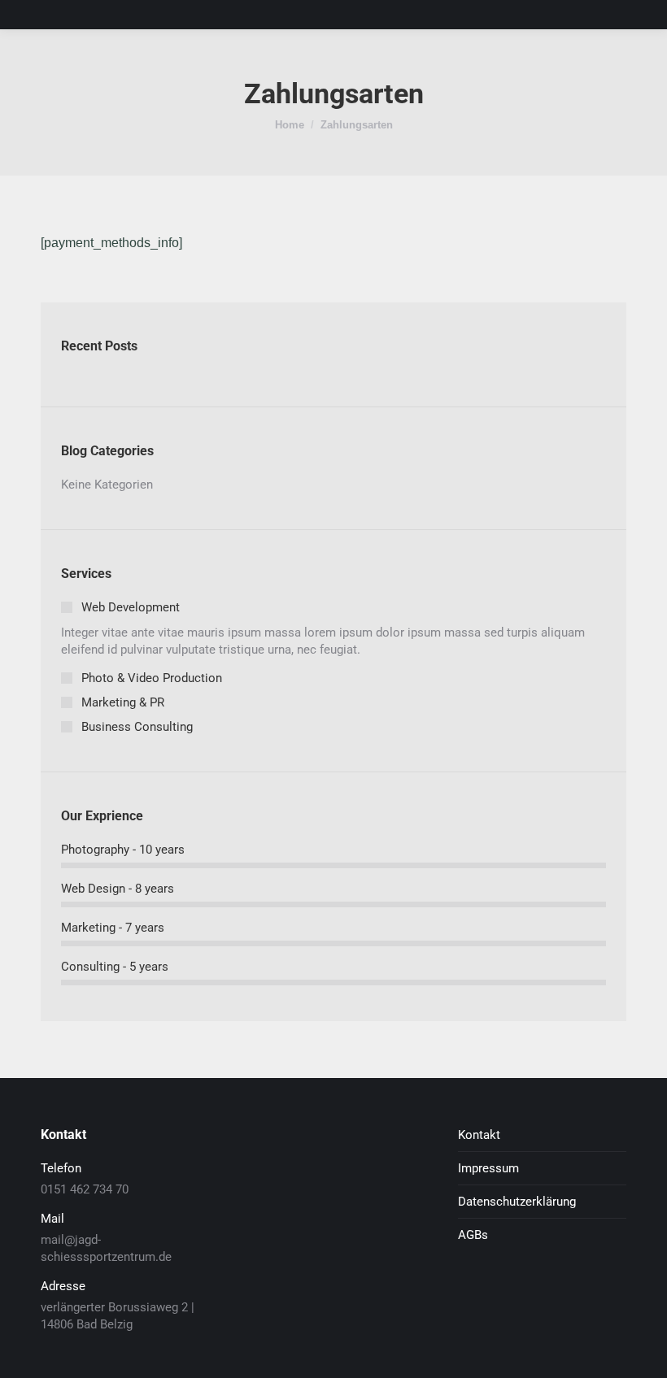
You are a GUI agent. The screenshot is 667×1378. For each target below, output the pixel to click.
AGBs (473, 1235)
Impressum (488, 1168)
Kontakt (479, 1135)
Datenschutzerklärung (517, 1201)
